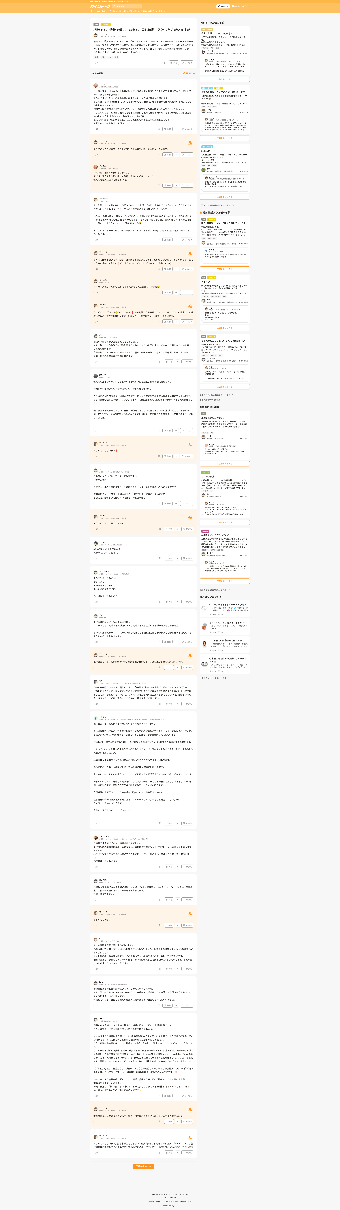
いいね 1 (188, 154)
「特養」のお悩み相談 (117, 11)
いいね (189, 361)
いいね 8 (188, 62)
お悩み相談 (101, 11)
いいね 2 (188, 321)
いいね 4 (188, 129)
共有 (175, 62)
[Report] (165, 63)
